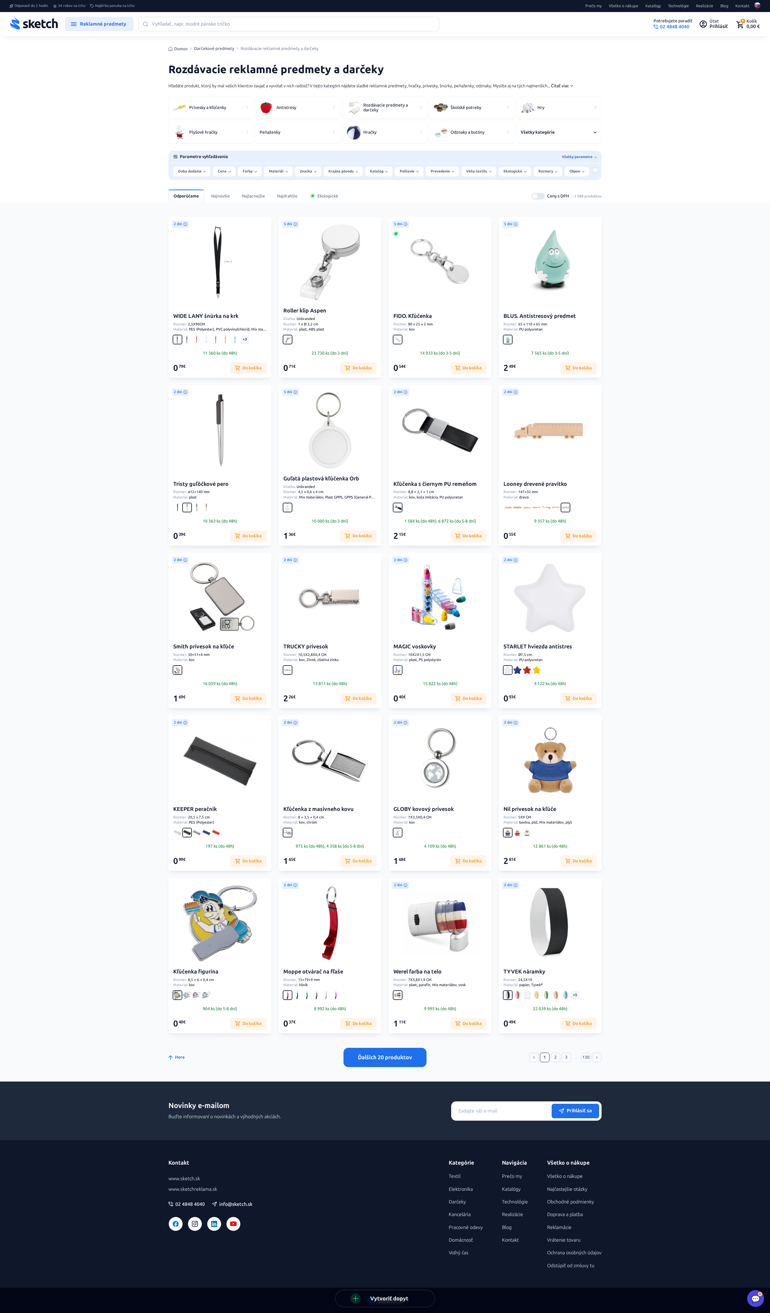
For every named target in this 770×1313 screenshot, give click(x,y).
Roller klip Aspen (304, 310)
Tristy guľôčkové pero (201, 484)
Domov (181, 48)
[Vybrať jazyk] (757, 6)
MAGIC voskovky (414, 646)
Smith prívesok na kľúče (203, 646)
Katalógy (653, 6)
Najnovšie (220, 196)
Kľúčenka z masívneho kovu (318, 809)
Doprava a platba (565, 1214)
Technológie (678, 6)
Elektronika (461, 1189)
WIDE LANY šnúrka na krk (206, 316)
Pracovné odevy (466, 1227)
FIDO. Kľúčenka (412, 316)
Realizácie (704, 6)
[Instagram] (195, 1224)
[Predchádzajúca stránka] (534, 1057)
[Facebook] (175, 1224)
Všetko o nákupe (623, 6)
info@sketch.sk (235, 1204)
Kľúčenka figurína (195, 971)
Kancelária (460, 1214)
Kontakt (742, 6)
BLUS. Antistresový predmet (540, 316)
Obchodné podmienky (570, 1202)
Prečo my (593, 6)
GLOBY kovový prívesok (423, 809)
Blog (724, 6)
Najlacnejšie (253, 196)
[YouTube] (233, 1224)
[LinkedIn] (214, 1224)
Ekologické (327, 196)
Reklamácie (559, 1227)
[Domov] (34, 24)
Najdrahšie (287, 196)
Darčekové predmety (214, 48)
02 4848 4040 (190, 1204)
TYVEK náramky (524, 971)
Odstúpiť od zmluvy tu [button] (570, 1265)
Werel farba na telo (417, 971)
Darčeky (457, 1202)
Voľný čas (458, 1253)
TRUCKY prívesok (305, 646)
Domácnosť (461, 1240)
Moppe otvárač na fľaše (313, 971)
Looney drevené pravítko (535, 484)
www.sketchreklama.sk (192, 1189)
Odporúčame (186, 196)
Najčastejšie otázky (567, 1189)
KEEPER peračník (195, 809)
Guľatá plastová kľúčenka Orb (321, 478)
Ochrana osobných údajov (574, 1253)
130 (586, 1057)
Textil (454, 1176)
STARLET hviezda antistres (538, 646)
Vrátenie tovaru (564, 1240)
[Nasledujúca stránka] (597, 1057)
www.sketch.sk (184, 1178)
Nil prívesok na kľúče (530, 809)
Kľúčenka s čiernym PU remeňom (435, 484)
